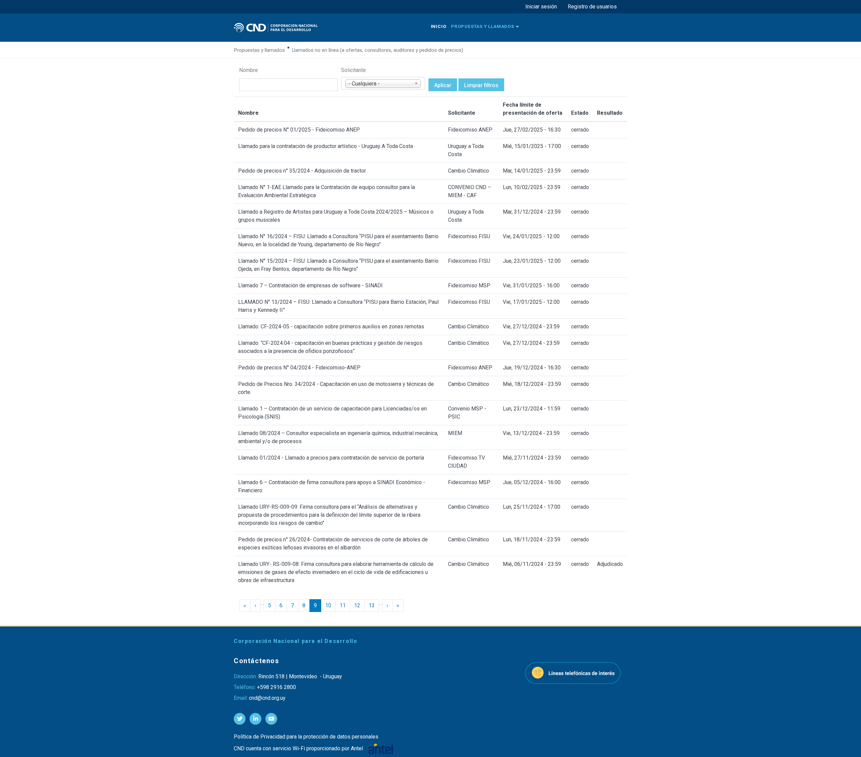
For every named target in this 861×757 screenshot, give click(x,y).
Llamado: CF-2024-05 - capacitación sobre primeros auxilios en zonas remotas (331, 326)
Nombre (248, 70)
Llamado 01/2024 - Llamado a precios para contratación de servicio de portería (331, 458)
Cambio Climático (468, 171)
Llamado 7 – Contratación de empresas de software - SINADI (310, 285)
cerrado (580, 130)
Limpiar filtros (481, 85)
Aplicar (442, 85)
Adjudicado (610, 564)
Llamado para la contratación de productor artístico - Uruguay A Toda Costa (325, 146)
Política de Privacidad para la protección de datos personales (306, 736)
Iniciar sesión (541, 6)
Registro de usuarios (592, 6)
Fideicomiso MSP (469, 285)
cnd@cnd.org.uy (267, 698)
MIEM (455, 433)
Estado (580, 113)
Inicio (439, 26)
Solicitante (353, 70)
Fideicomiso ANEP (470, 130)
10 (328, 605)
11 (343, 605)
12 (357, 605)
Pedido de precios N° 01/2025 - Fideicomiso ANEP (299, 130)
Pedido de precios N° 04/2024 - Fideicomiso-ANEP (299, 367)
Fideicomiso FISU (469, 236)
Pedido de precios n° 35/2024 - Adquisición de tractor (302, 171)
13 (372, 605)
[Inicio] (276, 27)
